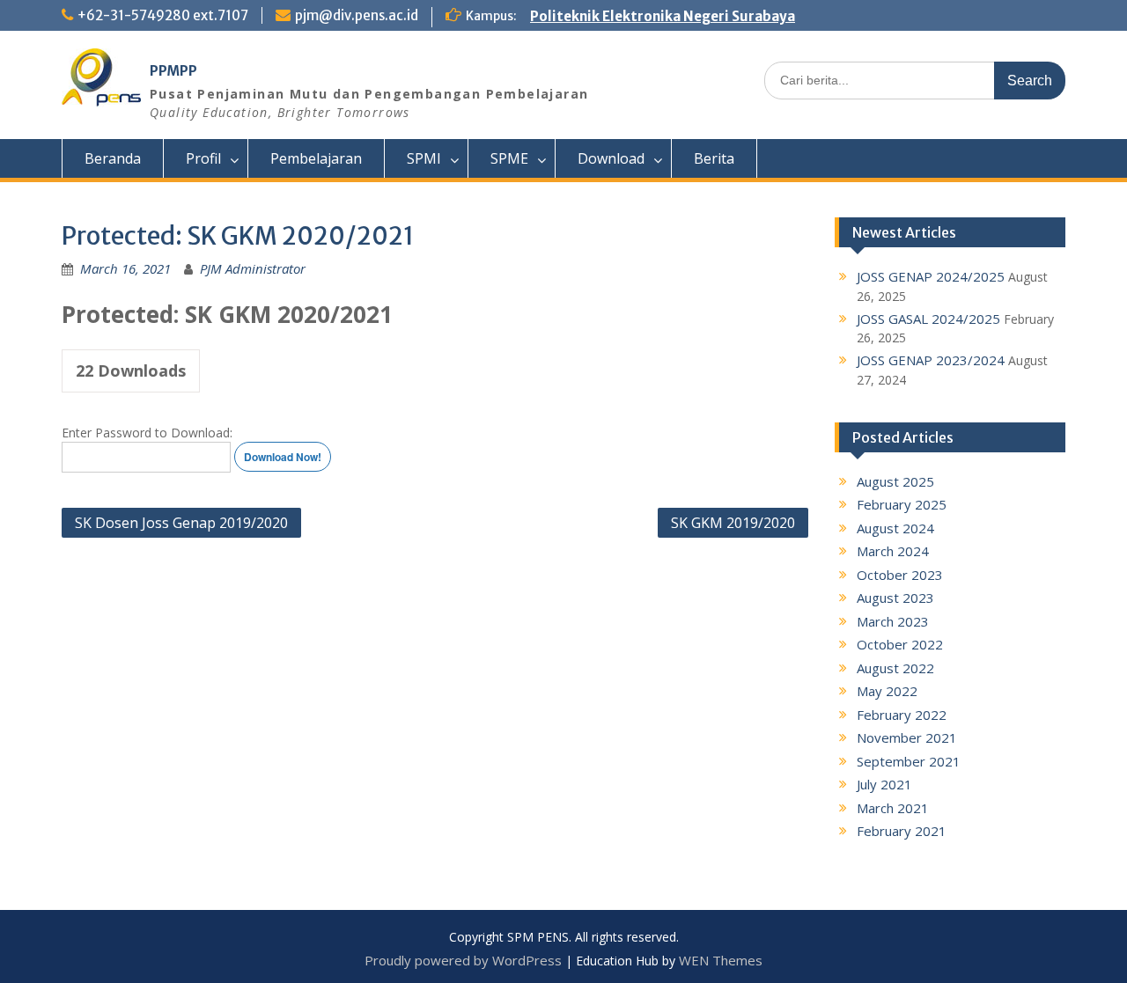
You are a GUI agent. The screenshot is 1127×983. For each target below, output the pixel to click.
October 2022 (900, 644)
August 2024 (895, 528)
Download (611, 158)
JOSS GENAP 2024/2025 (931, 276)
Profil (203, 158)
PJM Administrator (253, 268)
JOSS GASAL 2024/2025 (928, 318)
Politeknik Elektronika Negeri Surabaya (662, 16)
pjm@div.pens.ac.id (356, 15)
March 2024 (893, 551)
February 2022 (902, 714)
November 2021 (907, 737)
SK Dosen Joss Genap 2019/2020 (181, 522)
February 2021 (902, 831)
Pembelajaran (316, 158)
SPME (509, 158)
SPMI (424, 158)
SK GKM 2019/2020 (733, 522)
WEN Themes (720, 960)
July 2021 (884, 784)
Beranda (113, 158)
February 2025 (902, 504)
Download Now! (282, 457)
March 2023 (893, 621)
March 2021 (893, 808)
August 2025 (895, 481)
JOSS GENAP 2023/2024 (931, 360)
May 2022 (887, 691)
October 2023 (900, 574)
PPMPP (173, 70)
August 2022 (895, 668)
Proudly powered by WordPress (463, 960)
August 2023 (895, 597)
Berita (714, 158)
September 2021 (909, 761)
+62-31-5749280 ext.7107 (162, 15)
